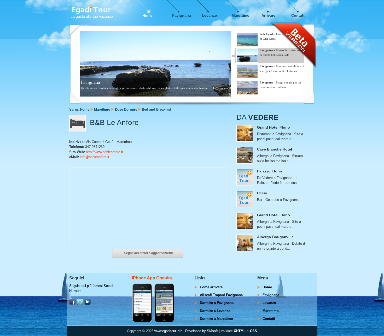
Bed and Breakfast (156, 109)
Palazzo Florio (269, 171)
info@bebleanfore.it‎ (94, 157)
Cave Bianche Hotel (274, 149)
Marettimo (240, 15)
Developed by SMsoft (201, 331)
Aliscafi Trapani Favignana (221, 295)
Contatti (298, 15)
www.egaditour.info (168, 331)
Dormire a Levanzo (215, 311)
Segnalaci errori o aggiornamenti (148, 253)
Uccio (262, 193)
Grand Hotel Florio (273, 127)
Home (147, 15)
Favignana (181, 15)
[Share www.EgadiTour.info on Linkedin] (87, 304)
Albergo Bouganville (275, 237)
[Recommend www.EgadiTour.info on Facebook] (72, 304)
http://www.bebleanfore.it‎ (104, 152)
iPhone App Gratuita (152, 278)
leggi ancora (220, 87)
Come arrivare (211, 287)
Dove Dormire (126, 109)
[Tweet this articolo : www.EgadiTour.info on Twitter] (80, 304)
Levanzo (209, 15)
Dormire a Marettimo (216, 319)
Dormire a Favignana (217, 303)
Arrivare (268, 15)
